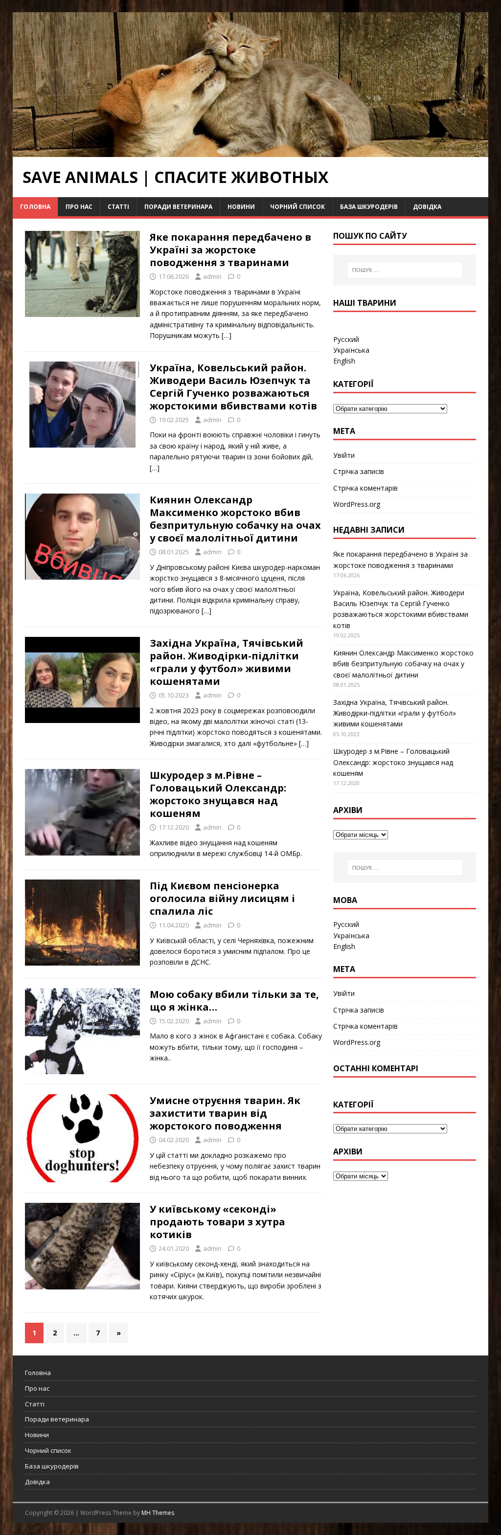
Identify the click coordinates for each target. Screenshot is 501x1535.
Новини (241, 207)
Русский (346, 339)
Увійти (344, 455)
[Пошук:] (405, 270)
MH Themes (157, 1513)
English (344, 360)
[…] (226, 335)
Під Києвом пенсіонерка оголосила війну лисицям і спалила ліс (222, 898)
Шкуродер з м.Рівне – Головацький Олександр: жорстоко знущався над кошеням (218, 794)
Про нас (79, 207)
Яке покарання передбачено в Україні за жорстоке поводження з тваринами (230, 249)
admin (212, 276)
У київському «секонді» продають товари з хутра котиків (217, 1221)
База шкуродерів (369, 207)
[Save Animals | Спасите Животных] (251, 151)
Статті (118, 207)
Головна (35, 207)
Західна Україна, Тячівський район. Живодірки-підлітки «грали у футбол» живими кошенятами (226, 662)
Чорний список (297, 207)
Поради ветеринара (178, 207)
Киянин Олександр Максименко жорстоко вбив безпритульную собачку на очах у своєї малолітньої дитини (235, 518)
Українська (351, 350)
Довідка (427, 207)
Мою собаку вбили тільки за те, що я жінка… (234, 1001)
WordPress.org (356, 504)
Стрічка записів (358, 471)
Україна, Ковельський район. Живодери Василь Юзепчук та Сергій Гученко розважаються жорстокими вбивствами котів (233, 386)
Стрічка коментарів (365, 488)
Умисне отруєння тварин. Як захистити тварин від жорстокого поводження (225, 1113)
